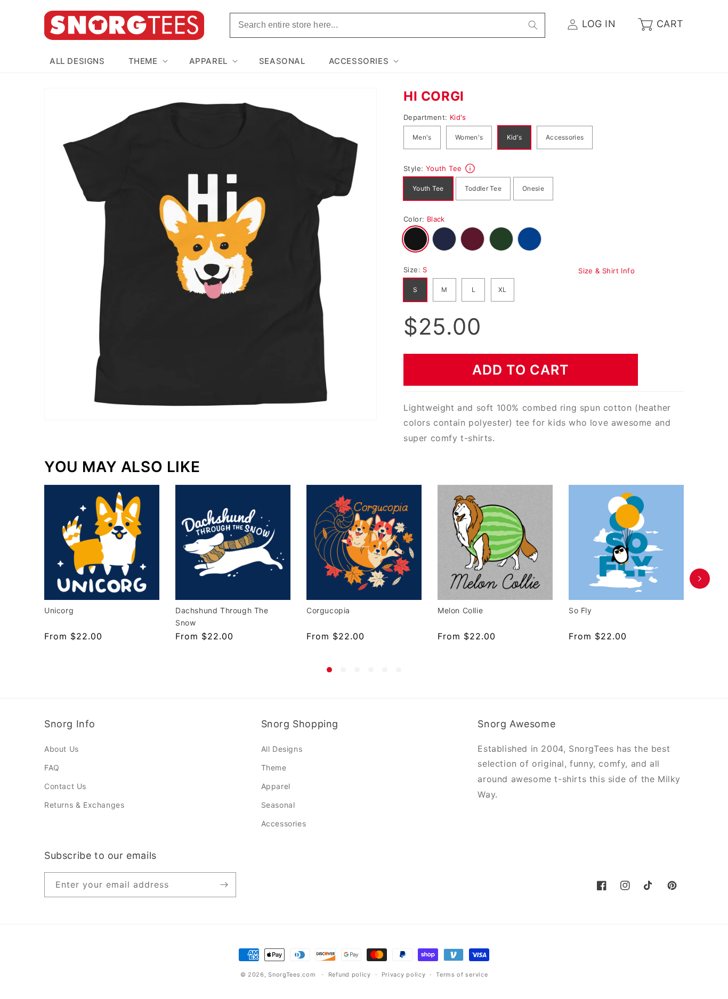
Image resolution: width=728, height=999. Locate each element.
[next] (700, 578)
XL (502, 290)
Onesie (533, 188)
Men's (422, 137)
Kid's (514, 137)
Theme (274, 767)
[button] (147, 61)
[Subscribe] (224, 884)
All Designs (282, 748)
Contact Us (65, 786)
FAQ (52, 767)
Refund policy (349, 974)
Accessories (565, 137)
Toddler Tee (483, 188)
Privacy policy (404, 974)
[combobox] (387, 25)
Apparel (275, 786)
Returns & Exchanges (84, 804)
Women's (469, 137)
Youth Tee (428, 188)
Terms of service (462, 974)
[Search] (533, 25)
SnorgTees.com (292, 974)
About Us (61, 748)
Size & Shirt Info (606, 270)
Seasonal (278, 804)
